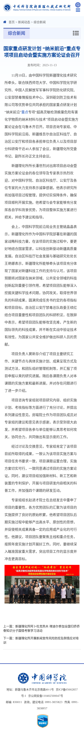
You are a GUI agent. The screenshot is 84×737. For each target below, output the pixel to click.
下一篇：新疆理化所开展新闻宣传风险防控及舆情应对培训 (41, 640)
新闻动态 (24, 22)
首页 (12, 22)
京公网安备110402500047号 (45, 695)
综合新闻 (40, 22)
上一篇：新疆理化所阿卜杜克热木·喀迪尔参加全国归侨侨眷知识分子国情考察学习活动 (41, 628)
